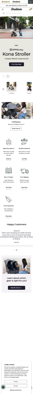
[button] (30, 90)
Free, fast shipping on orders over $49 (16, 5)
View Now (9, 187)
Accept (16, 381)
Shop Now (24, 187)
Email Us (8, 159)
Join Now (24, 159)
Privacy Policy (15, 377)
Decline (16, 386)
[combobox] (17, 13)
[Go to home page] (16, 9)
